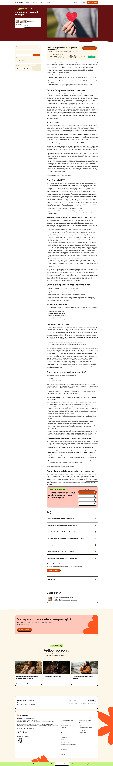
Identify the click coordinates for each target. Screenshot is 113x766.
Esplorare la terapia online (87, 496)
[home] (18, 2)
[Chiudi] (111, 764)
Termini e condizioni (83, 722)
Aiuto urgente (63, 727)
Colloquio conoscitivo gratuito (67, 720)
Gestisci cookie (82, 732)
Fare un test (86, 500)
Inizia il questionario (92, 2)
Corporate (63, 739)
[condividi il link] (28, 68)
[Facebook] (17, 68)
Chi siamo (63, 717)
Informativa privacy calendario (85, 717)
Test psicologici (64, 734)
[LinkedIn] (23, 732)
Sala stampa (63, 747)
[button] (27, 2)
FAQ (61, 730)
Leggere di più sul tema (86, 504)
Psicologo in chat (64, 722)
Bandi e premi (64, 749)
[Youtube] (26, 732)
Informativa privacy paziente (85, 720)
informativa (22, 57)
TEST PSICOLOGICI (24, 629)
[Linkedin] (23, 68)
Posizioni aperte (64, 751)
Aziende (48, 2)
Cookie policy (82, 730)
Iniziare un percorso (86, 492)
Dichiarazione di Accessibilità (85, 727)
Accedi (83, 2)
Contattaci (63, 754)
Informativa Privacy (83, 725)
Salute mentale (55, 587)
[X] (20, 68)
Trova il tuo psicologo (61, 763)
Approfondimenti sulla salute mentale (68, 744)
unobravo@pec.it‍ (33, 722)
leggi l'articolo (22, 682)
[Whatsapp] (25, 68)
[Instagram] (21, 732)
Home (48, 587)
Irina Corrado (23, 20)
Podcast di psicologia (65, 737)
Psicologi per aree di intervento (67, 725)
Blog (15, 8)
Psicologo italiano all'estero (66, 742)
